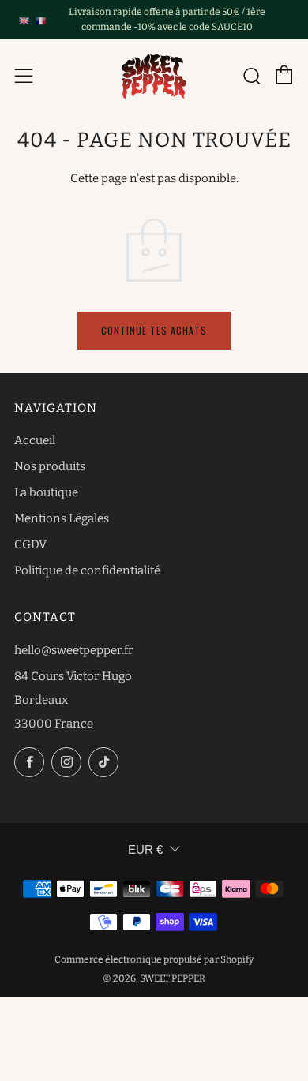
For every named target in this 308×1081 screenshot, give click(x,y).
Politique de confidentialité (87, 570)
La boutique (46, 492)
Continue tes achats (154, 330)
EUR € (145, 849)
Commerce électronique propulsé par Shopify (154, 959)
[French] (41, 20)
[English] (24, 20)
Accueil (34, 440)
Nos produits (49, 466)
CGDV (30, 544)
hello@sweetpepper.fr (73, 650)
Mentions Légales (61, 518)
